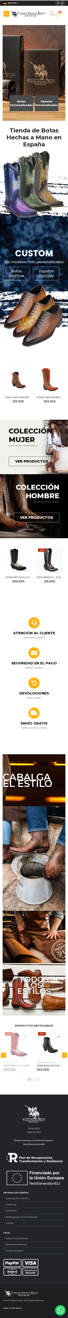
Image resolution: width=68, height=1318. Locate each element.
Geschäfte (11, 1210)
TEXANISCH (47, 1062)
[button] (29, 1079)
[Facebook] (58, 3)
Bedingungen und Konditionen (21, 1217)
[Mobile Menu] (6, 14)
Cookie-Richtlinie (14, 1250)
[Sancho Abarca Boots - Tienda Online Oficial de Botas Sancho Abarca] (27, 14)
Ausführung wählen (25, 1036)
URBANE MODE (16, 1062)
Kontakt (10, 1223)
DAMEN (6, 1062)
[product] (18, 380)
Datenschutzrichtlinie (17, 1238)
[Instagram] (62, 3)
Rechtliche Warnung (16, 1244)
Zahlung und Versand (17, 1198)
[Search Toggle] (52, 13)
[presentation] (3, 1055)
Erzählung (11, 1204)
